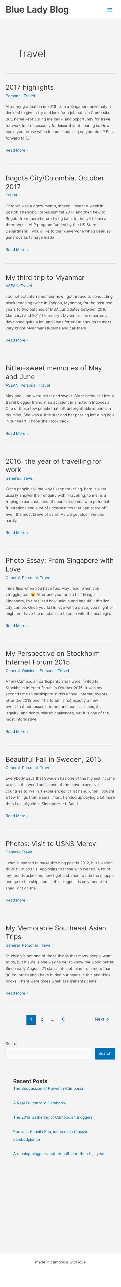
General (13, 478)
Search (12, 1043)
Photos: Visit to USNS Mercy (51, 844)
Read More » (17, 151)
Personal (13, 96)
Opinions (29, 670)
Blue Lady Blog (37, 9)
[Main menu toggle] (110, 9)
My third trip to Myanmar (45, 277)
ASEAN (12, 286)
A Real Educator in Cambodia (39, 1103)
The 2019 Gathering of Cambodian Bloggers (53, 1117)
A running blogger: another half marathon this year (59, 1153)
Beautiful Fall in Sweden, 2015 (53, 759)
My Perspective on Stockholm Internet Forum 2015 (53, 657)
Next (102, 1019)
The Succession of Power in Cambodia (48, 1088)
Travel (29, 96)
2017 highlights (29, 87)
